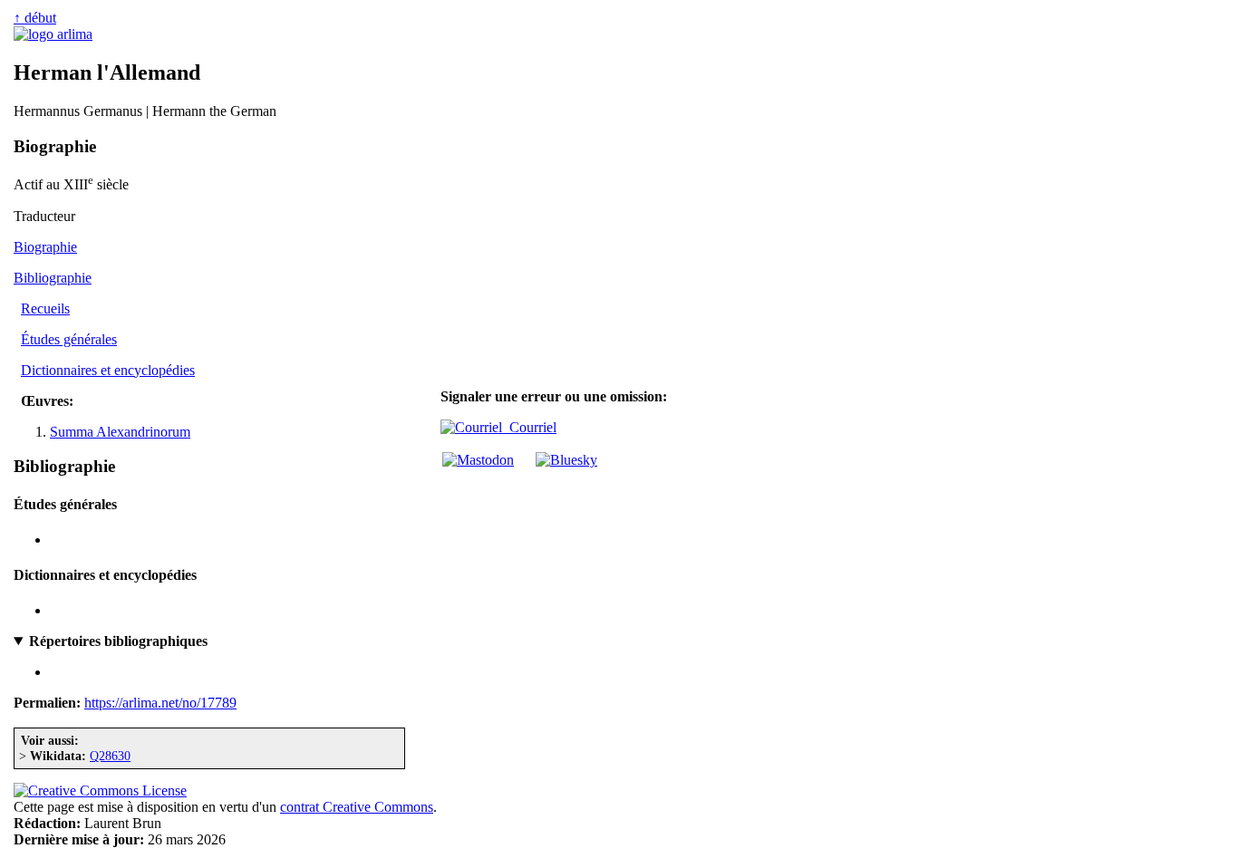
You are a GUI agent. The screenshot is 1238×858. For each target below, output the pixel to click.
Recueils (45, 308)
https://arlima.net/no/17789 (160, 702)
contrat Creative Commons (356, 807)
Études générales (69, 339)
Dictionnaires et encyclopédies (108, 370)
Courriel (529, 427)
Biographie (45, 247)
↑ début (35, 17)
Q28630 (110, 755)
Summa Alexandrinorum (120, 431)
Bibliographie (53, 277)
